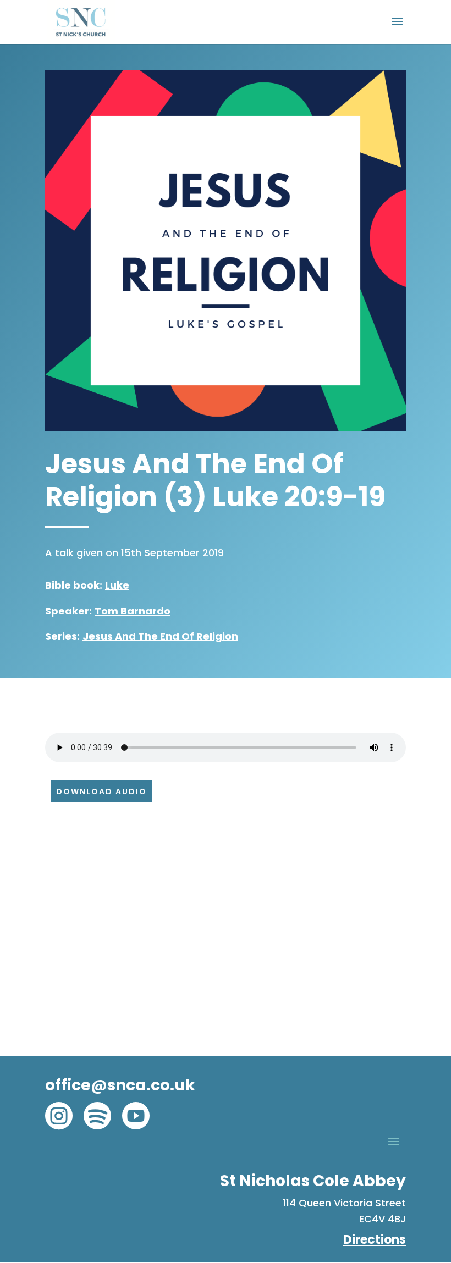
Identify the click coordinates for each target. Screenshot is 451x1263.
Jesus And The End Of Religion (160, 636)
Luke (117, 585)
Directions (374, 1239)
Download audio (101, 791)
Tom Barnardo (132, 611)
